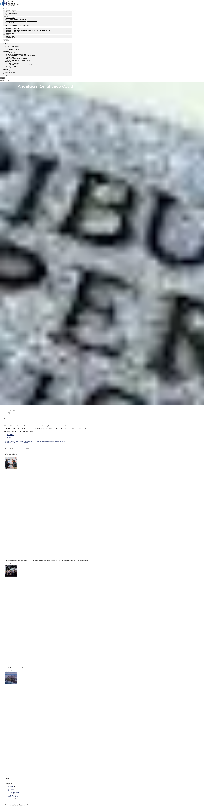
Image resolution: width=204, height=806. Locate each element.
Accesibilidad (10, 33)
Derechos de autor (12, 788)
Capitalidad (6, 16)
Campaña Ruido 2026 (12, 28)
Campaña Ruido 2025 (12, 31)
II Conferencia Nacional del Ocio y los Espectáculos (21, 21)
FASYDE (10, 789)
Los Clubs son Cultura (9, 10)
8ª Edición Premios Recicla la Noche (17, 24)
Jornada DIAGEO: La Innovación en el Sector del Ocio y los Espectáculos (28, 30)
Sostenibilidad (7, 27)
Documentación (11, 37)
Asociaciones (10, 36)
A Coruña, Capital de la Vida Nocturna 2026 (19, 775)
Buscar (2, 78)
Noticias (5, 74)
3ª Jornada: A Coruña (12, 15)
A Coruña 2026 (10, 18)
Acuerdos (10, 786)
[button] (17, 417)
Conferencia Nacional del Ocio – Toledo (18, 25)
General (10, 413)
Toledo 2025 (10, 22)
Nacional (10, 793)
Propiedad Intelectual (13, 796)
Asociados (6, 34)
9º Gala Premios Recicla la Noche (16, 19)
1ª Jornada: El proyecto (13, 12)
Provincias (10, 798)
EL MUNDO (10, 435)
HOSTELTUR (11, 437)
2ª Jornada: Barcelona (13, 13)
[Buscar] (27, 448)
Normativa (10, 795)
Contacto (6, 40)
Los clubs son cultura (13, 792)
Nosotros (5, 43)
